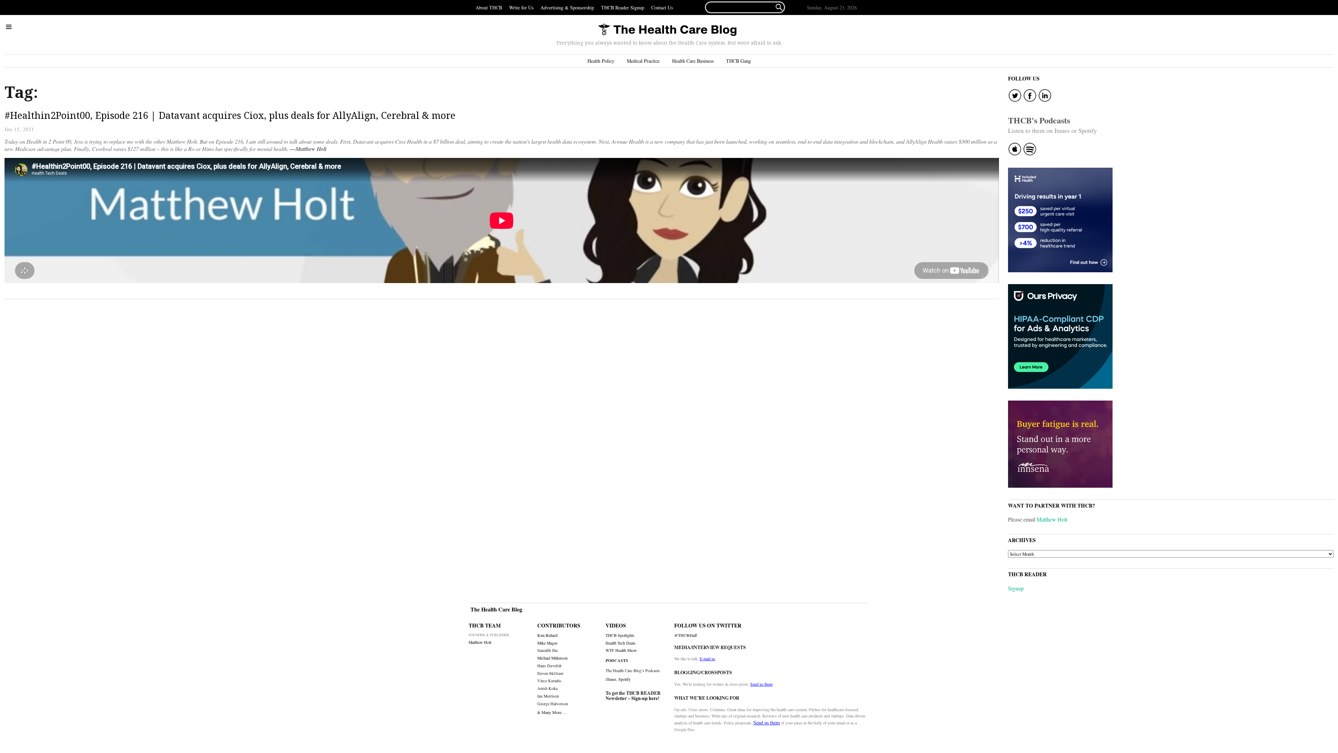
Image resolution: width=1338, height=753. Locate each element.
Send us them (761, 684)
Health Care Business (693, 61)
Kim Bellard (547, 635)
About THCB (489, 7)
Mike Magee (547, 643)
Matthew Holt (1052, 519)
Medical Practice (643, 61)
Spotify (624, 679)
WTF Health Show (621, 650)
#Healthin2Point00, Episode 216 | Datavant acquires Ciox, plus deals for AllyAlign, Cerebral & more (230, 115)
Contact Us (662, 7)
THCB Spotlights (620, 635)
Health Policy (600, 61)
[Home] (667, 30)
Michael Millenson (552, 658)
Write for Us (521, 7)
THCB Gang (738, 61)
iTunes (611, 679)
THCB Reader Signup (622, 7)
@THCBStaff (685, 635)
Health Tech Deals (621, 643)
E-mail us (707, 658)
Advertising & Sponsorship (567, 7)
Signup (1016, 588)
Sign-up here (644, 698)
